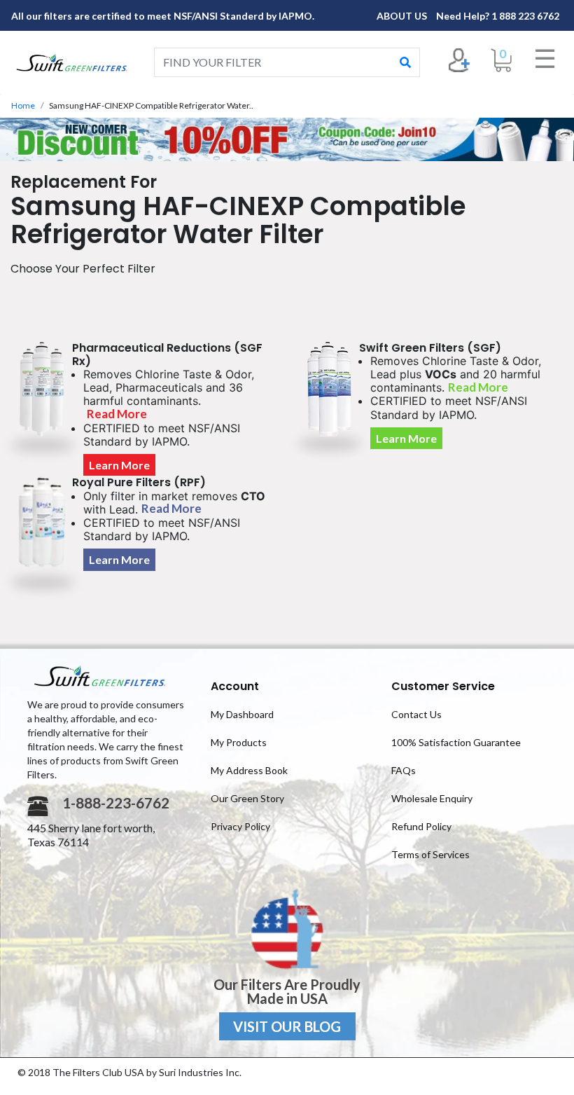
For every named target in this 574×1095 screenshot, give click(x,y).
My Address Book (249, 770)
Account (235, 686)
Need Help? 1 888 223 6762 (497, 16)
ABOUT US (403, 16)
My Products (239, 742)
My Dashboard (242, 714)
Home (23, 105)
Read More (117, 413)
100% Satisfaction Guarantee (456, 742)
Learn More (119, 464)
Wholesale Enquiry (431, 798)
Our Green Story (247, 798)
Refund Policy (421, 826)
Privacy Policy (240, 826)
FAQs (403, 770)
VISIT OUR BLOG (287, 1026)
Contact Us (416, 714)
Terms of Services (430, 854)
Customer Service (443, 686)
